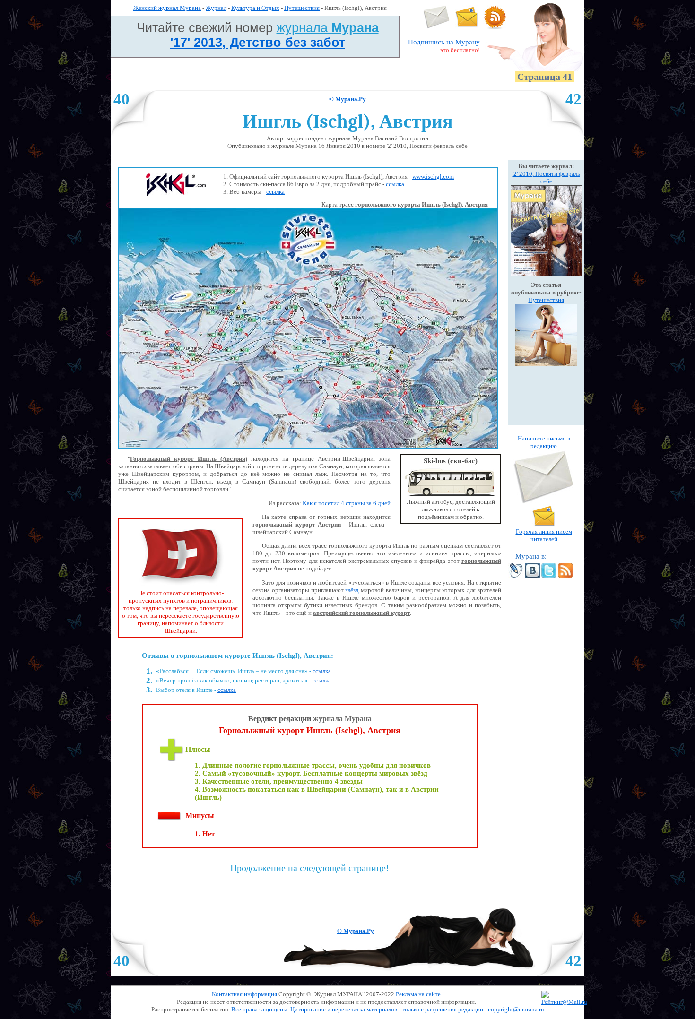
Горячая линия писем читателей (544, 535)
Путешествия (302, 7)
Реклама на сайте (418, 994)
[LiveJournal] (515, 575)
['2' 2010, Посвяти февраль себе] (546, 274)
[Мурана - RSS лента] (495, 26)
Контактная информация (244, 994)
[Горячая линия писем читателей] (466, 26)
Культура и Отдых (255, 7)
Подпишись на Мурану (444, 42)
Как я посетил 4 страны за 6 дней (347, 503)
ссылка (395, 184)
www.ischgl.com (433, 176)
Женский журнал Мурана (167, 7)
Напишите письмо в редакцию (544, 442)
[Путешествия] (546, 364)
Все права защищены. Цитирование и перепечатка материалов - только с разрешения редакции (357, 1009)
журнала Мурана (342, 719)
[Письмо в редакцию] (436, 26)
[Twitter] (548, 575)
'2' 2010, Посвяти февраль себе (546, 177)
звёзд (352, 590)
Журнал (216, 7)
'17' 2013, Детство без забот (257, 42)
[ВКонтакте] (532, 575)
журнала (328, 28)
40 (121, 99)
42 (573, 99)
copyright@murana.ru (516, 1009)
